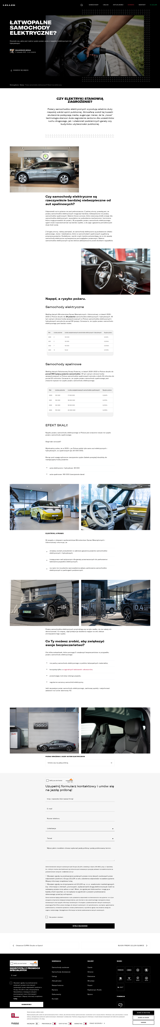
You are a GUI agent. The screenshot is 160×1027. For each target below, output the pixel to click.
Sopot (90, 985)
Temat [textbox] (49, 838)
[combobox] (80, 828)
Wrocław (91, 981)
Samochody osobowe (60, 967)
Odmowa (143, 1022)
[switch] (54, 1024)
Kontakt (142, 5)
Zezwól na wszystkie (143, 1012)
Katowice (91, 976)
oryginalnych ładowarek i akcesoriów (77, 669)
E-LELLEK (153, 5)
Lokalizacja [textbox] (51, 828)
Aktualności (118, 5)
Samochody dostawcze (61, 972)
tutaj (70, 881)
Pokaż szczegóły (96, 1023)
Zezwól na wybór (143, 1017)
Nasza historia (57, 985)
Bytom (90, 994)
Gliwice (90, 972)
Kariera (131, 5)
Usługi (105, 5)
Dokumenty (56, 994)
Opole (90, 967)
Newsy (22, 85)
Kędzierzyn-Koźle (95, 990)
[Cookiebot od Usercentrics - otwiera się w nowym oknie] (15, 1024)
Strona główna (14, 85)
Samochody (93, 5)
